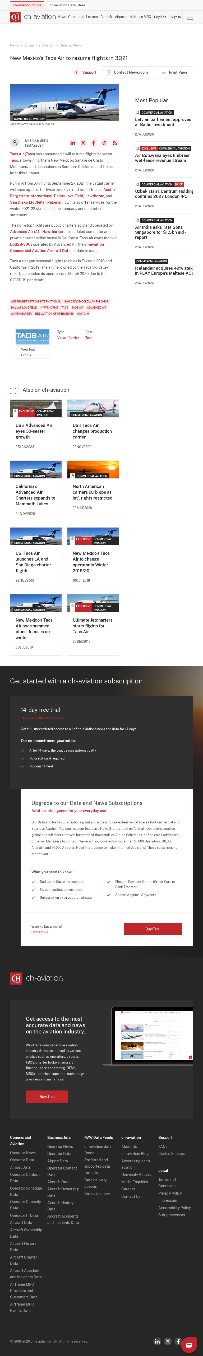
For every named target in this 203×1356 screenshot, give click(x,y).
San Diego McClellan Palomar (36, 202)
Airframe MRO (140, 17)
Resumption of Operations (54, 313)
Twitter (168, 1341)
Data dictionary (97, 1193)
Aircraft (106, 17)
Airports (121, 17)
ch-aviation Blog (135, 1154)
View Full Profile (28, 352)
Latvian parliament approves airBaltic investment (163, 122)
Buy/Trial (161, 17)
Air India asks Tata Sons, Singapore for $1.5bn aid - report (160, 232)
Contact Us (130, 1196)
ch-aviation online (27, 5)
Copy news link (104, 143)
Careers (128, 1189)
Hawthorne (94, 196)
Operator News (23, 1153)
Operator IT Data (24, 1215)
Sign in (176, 17)
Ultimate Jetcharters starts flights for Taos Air (92, 626)
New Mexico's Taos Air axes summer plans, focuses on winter (34, 629)
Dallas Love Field (68, 196)
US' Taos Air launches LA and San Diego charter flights (33, 562)
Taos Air (17, 154)
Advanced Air (21, 232)
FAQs (162, 1146)
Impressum (167, 1200)
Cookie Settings (171, 1153)
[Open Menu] (189, 17)
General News (70, 45)
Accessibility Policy (174, 1208)
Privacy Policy (170, 1193)
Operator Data (22, 1160)
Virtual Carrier (68, 338)
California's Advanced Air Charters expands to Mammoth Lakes (35, 495)
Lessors (92, 17)
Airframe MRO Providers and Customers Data (24, 1290)
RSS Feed (115, 143)
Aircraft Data (21, 1222)
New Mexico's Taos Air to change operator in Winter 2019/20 (91, 562)
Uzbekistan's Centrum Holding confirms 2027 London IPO (164, 194)
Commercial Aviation (39, 45)
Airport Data (20, 1167)
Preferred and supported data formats (97, 1166)
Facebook (94, 143)
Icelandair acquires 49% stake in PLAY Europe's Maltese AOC (165, 271)
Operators (76, 17)
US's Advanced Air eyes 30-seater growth (34, 431)
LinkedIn (73, 143)
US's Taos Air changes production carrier (92, 431)
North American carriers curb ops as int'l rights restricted (93, 492)
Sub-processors (171, 1215)
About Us (129, 1146)
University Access (136, 1174)
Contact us (39, 932)
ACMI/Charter (21, 313)
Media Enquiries (134, 1182)
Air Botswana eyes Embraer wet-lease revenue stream (162, 158)
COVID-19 (83, 313)
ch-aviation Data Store (67, 5)
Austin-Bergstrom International (36, 301)
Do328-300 (20, 244)
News (61, 17)
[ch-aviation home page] (33, 17)
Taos (30, 154)
